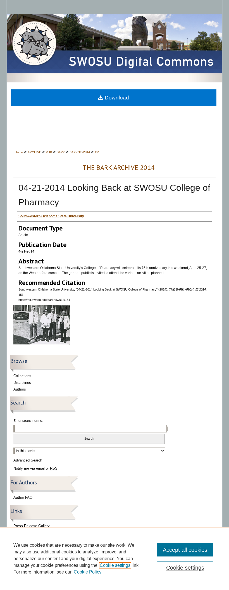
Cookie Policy (87, 572)
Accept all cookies (185, 550)
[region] (114, 558)
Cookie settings (115, 565)
